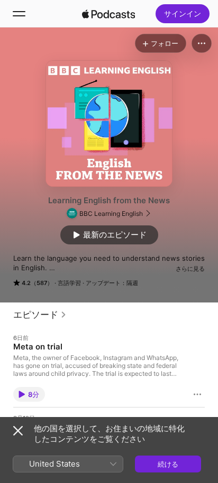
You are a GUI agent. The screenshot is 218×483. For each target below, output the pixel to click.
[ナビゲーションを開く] (19, 13)
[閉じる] (18, 430)
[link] (40, 314)
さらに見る (190, 268)
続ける (168, 464)
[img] (108, 13)
